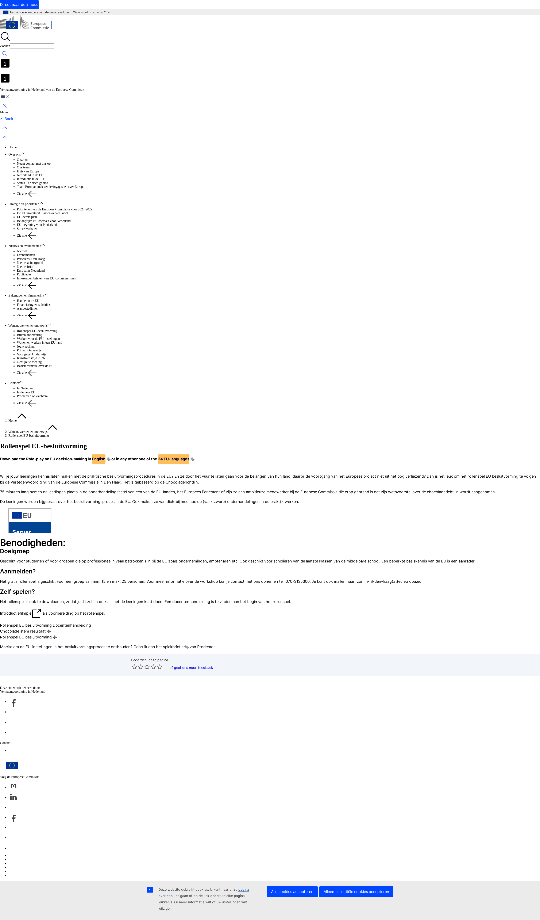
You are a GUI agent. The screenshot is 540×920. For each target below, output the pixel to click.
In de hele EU (26, 392)
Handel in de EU (28, 300)
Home (12, 147)
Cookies (13, 863)
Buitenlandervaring (29, 335)
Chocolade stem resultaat (23, 631)
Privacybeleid (17, 867)
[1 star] (134, 666)
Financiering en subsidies (33, 304)
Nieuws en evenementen (24, 246)
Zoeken (5, 46)
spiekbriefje (173, 647)
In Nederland (25, 388)
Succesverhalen (27, 228)
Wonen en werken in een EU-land (39, 342)
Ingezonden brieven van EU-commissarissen (46, 278)
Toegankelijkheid (19, 875)
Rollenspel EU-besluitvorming (37, 331)
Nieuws (22, 251)
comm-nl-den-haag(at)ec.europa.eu (389, 581)
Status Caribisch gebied (32, 183)
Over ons (14, 154)
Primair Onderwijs (29, 350)
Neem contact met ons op (34, 163)
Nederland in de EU (30, 175)
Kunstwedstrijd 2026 (31, 358)
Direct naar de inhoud (19, 4)
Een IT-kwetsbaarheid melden (28, 855)
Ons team (23, 167)
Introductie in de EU (30, 179)
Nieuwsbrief (25, 266)
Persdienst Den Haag (31, 259)
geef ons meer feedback (193, 667)
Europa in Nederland (31, 270)
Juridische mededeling (23, 871)
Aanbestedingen (27, 308)
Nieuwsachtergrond (30, 262)
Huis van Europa (28, 171)
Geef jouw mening (29, 362)
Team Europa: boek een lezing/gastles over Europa (50, 186)
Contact (13, 383)
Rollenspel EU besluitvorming (26, 637)
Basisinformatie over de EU (35, 366)
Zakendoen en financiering (26, 295)
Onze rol (22, 159)
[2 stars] (137, 666)
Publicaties (24, 274)
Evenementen (26, 255)
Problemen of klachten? (32, 396)
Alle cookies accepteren (292, 891)
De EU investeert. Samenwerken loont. (43, 213)
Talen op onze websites (23, 859)
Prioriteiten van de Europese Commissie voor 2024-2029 (54, 209)
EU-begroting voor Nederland (37, 224)
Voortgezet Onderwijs (31, 354)
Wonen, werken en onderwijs (27, 325)
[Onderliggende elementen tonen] (25, 153)
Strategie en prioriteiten (23, 204)
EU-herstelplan (27, 217)
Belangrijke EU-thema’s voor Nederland (44, 221)
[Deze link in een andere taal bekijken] (108, 459)
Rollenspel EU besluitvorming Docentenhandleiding (45, 625)
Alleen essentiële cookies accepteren (356, 891)
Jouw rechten (26, 346)
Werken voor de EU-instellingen (38, 338)
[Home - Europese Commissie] (30, 23)
